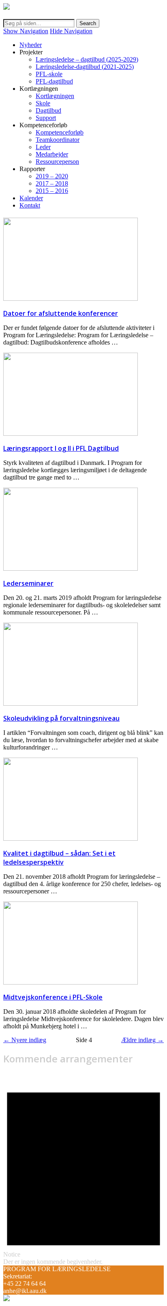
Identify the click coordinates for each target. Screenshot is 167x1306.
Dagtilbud (48, 110)
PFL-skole (49, 74)
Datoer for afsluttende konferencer (60, 313)
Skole (43, 103)
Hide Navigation (71, 31)
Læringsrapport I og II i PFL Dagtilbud (61, 448)
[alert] (83, 1169)
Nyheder (30, 44)
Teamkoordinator (57, 139)
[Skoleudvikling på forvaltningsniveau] (70, 703)
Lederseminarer (28, 583)
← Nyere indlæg (24, 1039)
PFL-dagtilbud (54, 81)
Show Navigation (25, 31)
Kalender (31, 198)
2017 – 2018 (52, 183)
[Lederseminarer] (70, 568)
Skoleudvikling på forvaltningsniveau (61, 718)
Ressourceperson (57, 161)
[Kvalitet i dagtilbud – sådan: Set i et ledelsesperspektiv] (70, 838)
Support (46, 117)
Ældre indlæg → (142, 1039)
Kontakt (29, 205)
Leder (43, 146)
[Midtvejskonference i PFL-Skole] (70, 982)
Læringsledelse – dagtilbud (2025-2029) (87, 59)
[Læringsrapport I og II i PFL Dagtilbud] (70, 433)
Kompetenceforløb (60, 132)
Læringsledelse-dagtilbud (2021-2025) (85, 66)
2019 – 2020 (52, 176)
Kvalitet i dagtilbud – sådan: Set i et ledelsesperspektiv (59, 858)
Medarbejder (52, 154)
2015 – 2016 (52, 190)
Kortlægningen (55, 95)
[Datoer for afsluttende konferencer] (70, 298)
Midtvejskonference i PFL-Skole (53, 997)
